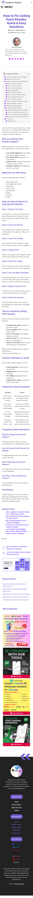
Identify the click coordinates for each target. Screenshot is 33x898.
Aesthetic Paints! (13, 2)
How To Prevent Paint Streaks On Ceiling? (18, 112)
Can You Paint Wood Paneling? (16, 529)
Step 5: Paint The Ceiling (14, 92)
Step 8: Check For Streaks (15, 99)
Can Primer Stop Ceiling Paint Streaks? (18, 116)
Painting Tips (16, 833)
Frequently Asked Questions (14, 105)
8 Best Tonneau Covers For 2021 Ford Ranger (16, 594)
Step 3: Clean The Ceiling (15, 88)
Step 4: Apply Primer (13, 90)
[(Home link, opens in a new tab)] (16, 771)
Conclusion (10, 118)
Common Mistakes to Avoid (14, 103)
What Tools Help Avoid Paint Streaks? (18, 114)
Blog (5, 538)
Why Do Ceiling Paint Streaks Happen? (17, 77)
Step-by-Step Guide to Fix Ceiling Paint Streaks (18, 81)
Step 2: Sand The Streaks (14, 85)
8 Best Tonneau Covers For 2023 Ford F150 (16, 599)
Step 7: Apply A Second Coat (15, 96)
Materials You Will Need (13, 79)
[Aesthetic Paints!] (2, 2)
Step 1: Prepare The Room (15, 83)
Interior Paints (16, 824)
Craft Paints (16, 830)
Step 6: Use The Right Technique (17, 94)
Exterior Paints (16, 827)
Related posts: (11, 121)
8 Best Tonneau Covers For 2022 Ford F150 (16, 597)
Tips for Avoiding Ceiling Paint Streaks (17, 101)
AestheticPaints (19, 884)
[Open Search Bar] (32, 2)
